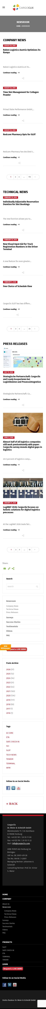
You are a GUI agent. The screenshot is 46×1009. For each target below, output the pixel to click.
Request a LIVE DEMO (16, 649)
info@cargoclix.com (21, 843)
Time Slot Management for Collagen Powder (21, 93)
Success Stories (13, 622)
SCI (7, 746)
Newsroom (11, 601)
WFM (8, 768)
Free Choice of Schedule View (17, 286)
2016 (8, 713)
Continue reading (10, 73)
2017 (8, 709)
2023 (8, 682)
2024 (8, 678)
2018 (8, 704)
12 (29, 550)
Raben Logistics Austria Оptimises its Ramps (21, 51)
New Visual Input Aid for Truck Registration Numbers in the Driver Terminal (20, 247)
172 (29, 177)
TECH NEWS (11, 755)
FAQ (8, 635)
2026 (8, 669)
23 (29, 329)
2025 (8, 674)
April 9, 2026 (8, 437)
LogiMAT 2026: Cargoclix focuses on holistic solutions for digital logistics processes (21, 510)
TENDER (9, 759)
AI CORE (9, 733)
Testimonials (12, 626)
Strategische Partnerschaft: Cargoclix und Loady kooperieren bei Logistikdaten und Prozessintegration (22, 379)
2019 (8, 700)
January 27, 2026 (10, 503)
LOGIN (5, 964)
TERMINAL (10, 763)
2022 (8, 687)
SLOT (8, 750)
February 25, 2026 (10, 197)
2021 (8, 691)
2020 (8, 695)
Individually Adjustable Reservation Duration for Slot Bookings (21, 203)
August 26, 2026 (10, 45)
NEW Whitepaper (5, 647)
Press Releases (12, 612)
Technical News (12, 609)
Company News (12, 606)
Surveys (9, 617)
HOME (5, 894)
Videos (9, 631)
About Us (5, 904)
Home (18, 26)
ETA (7, 737)
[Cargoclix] (23, 7)
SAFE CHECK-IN (12, 741)
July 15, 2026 (8, 372)
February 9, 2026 (10, 282)
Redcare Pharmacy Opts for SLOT (19, 134)
